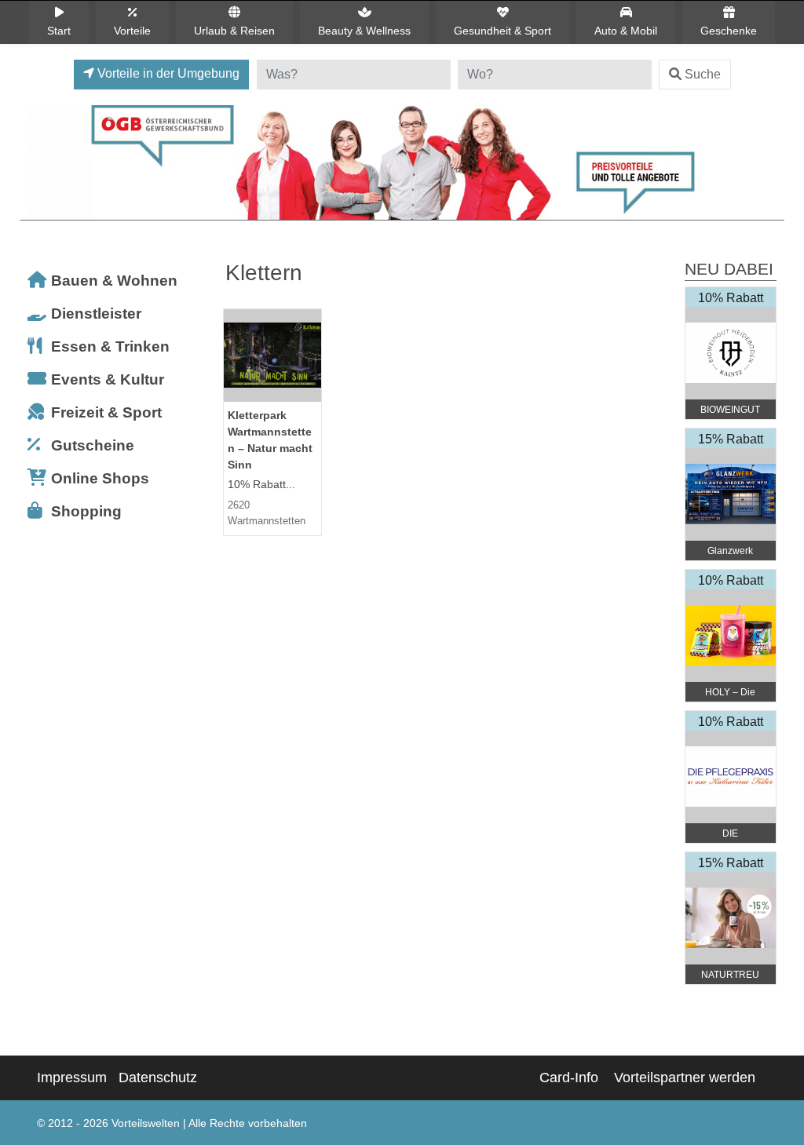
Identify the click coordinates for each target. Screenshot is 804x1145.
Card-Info (568, 1077)
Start (59, 30)
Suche (703, 74)
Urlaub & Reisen (234, 30)
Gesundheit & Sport (502, 30)
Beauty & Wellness (364, 30)
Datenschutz (158, 1077)
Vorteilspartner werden (684, 1077)
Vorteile (132, 30)
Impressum (72, 1077)
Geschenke (728, 30)
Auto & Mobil (625, 30)
